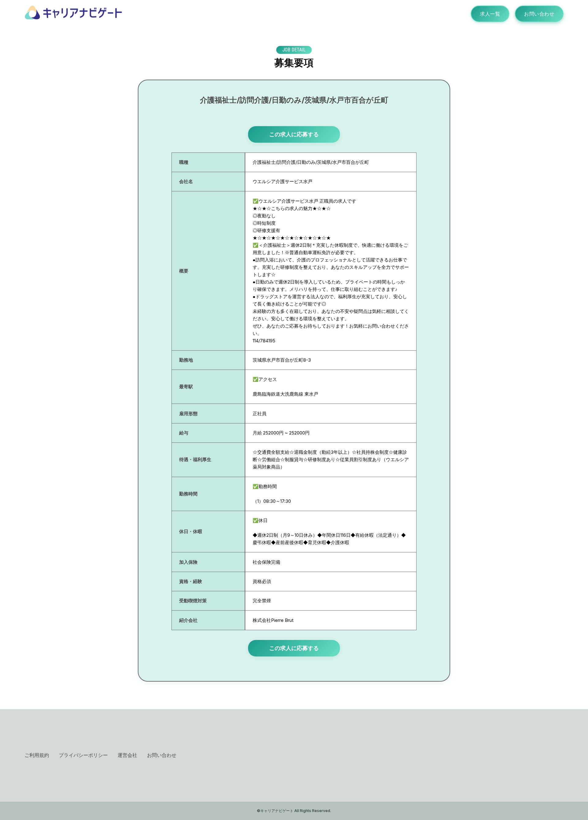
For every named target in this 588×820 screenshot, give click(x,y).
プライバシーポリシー (83, 755)
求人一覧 (490, 14)
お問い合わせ (539, 14)
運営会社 (127, 755)
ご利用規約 (36, 755)
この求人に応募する (294, 134)
